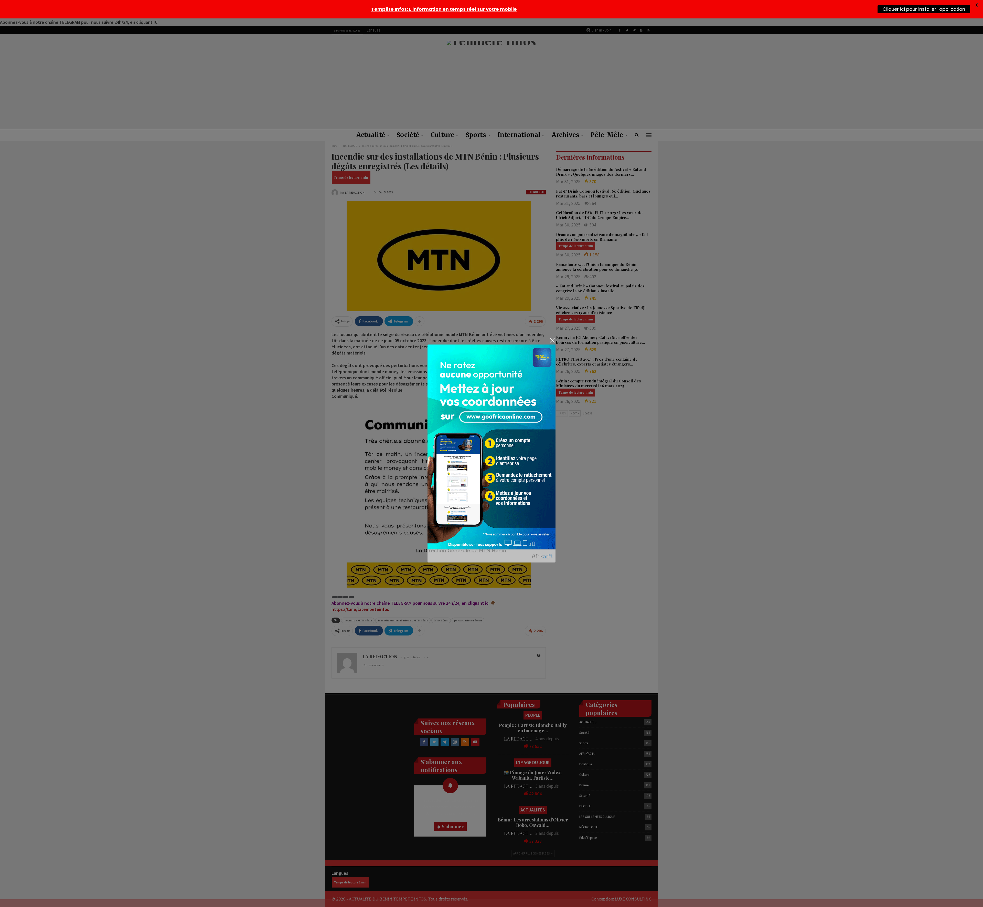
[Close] (552, 340)
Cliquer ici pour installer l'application (924, 9)
